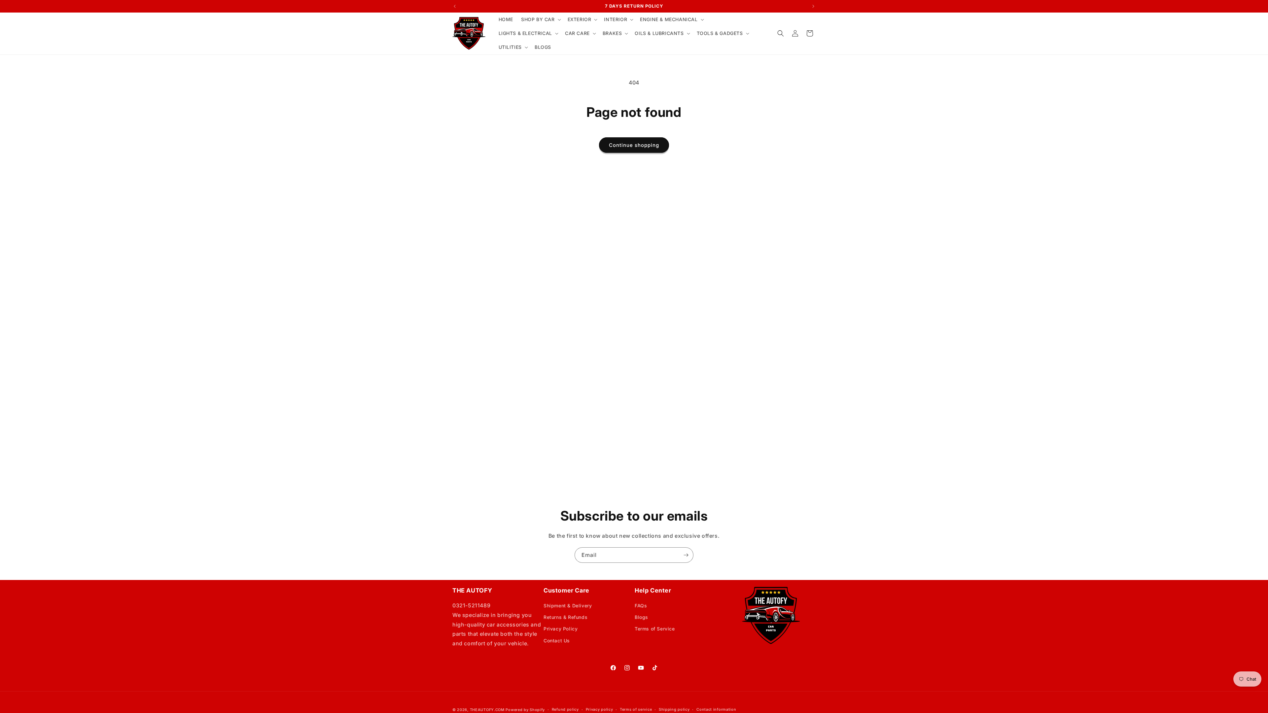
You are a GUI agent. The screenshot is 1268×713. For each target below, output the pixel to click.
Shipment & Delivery (568, 605)
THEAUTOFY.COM (487, 709)
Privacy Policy (561, 628)
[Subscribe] (686, 555)
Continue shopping (634, 145)
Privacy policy (599, 709)
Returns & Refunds (565, 617)
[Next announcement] (813, 6)
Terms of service (636, 709)
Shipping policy (674, 709)
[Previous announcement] (454, 6)
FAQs (641, 605)
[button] (540, 19)
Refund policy (565, 709)
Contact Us (557, 640)
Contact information (716, 709)
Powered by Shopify (525, 709)
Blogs (641, 617)
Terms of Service (655, 628)
